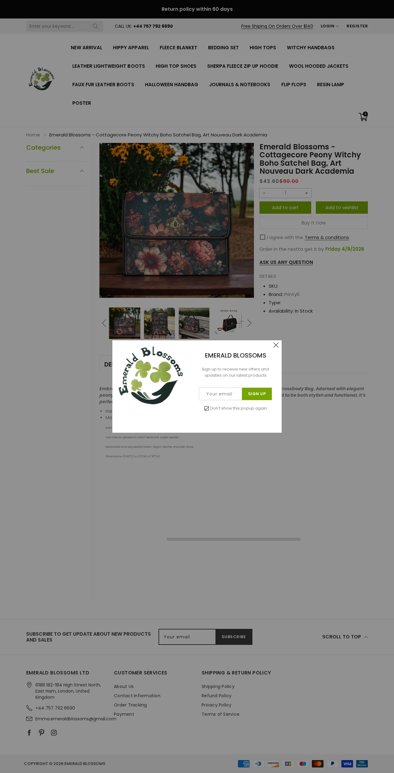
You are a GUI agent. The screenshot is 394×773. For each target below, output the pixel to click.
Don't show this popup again (238, 408)
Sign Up (257, 394)
